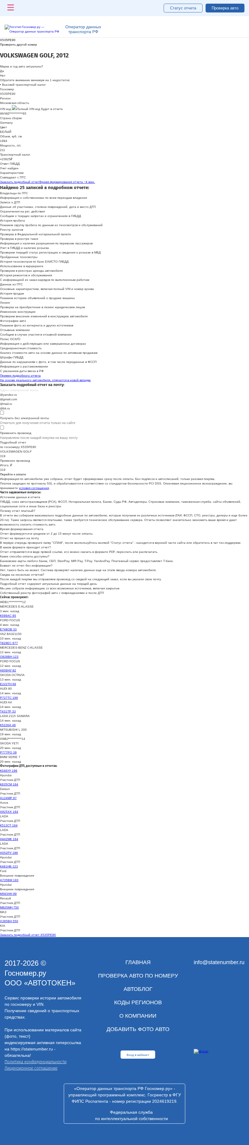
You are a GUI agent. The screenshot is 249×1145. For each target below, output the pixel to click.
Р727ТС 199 (9, 697)
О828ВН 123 (9, 656)
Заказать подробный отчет (47, 182)
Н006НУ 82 (8, 670)
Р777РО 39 (8, 752)
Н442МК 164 (9, 839)
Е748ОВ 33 (8, 629)
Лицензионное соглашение (31, 1068)
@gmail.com (8, 399)
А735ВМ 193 (9, 880)
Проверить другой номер (18, 44)
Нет (2, 75)
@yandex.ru (8, 394)
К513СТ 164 (9, 825)
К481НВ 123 (9, 866)
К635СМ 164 (9, 784)
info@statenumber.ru (219, 962)
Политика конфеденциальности (36, 1061)
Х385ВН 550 (9, 921)
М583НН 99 (8, 893)
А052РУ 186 (9, 852)
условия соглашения (34, 488)
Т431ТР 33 (8, 711)
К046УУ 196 (8, 770)
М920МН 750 (9, 907)
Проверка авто (225, 8)
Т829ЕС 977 (9, 643)
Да (2, 71)
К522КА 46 (8, 725)
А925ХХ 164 (9, 811)
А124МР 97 (8, 798)
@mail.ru (6, 403)
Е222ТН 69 (8, 684)
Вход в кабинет (138, 1055)
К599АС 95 (8, 615)
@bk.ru (5, 408)
